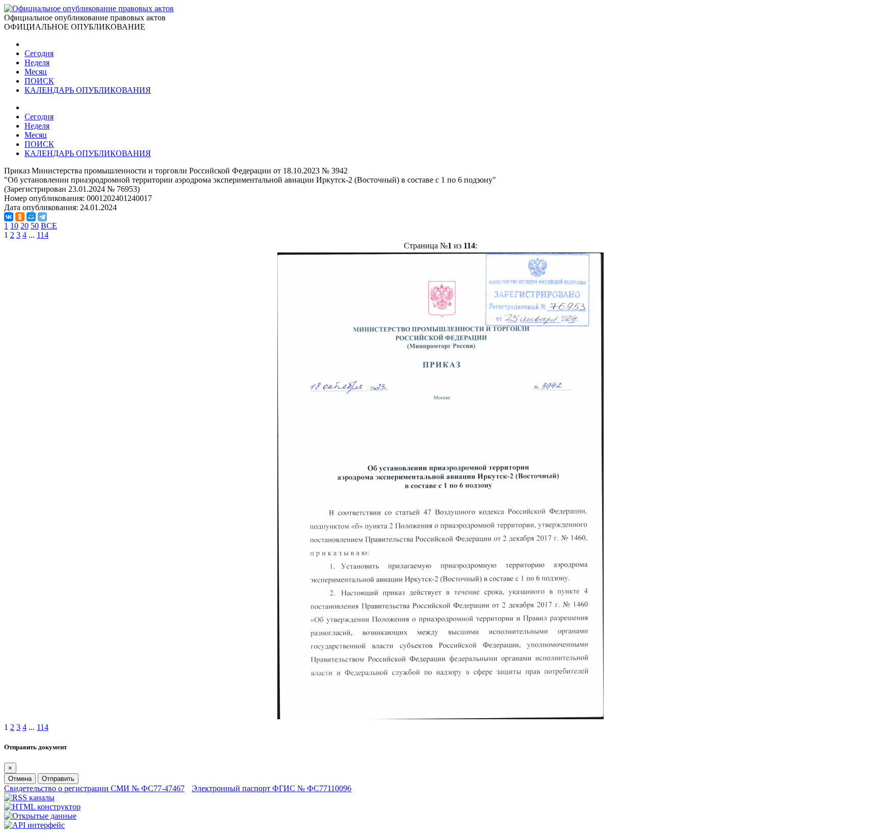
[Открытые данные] (40, 816)
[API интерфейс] (34, 825)
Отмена (20, 778)
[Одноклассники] (19, 216)
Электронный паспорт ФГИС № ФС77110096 (271, 788)
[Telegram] (42, 216)
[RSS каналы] (29, 797)
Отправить (58, 778)
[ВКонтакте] (8, 216)
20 (24, 225)
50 (35, 225)
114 (42, 235)
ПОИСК (39, 81)
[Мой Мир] (31, 216)
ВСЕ (49, 225)
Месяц (35, 71)
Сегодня (39, 53)
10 (14, 225)
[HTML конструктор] (42, 806)
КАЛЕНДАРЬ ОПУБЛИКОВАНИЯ (87, 90)
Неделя (36, 62)
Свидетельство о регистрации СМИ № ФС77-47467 (94, 788)
